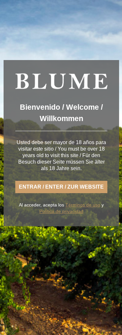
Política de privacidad (61, 211)
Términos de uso (82, 204)
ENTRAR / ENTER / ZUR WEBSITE (61, 187)
